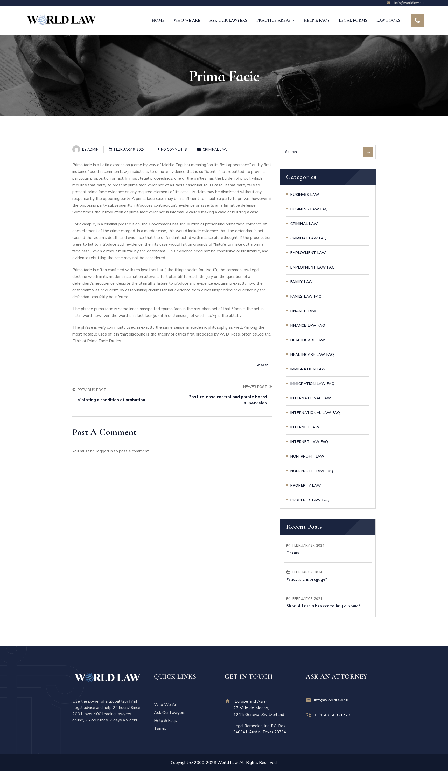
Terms (292, 552)
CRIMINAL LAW (215, 149)
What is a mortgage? (306, 579)
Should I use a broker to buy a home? (323, 605)
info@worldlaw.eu (331, 700)
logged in (104, 451)
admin (93, 149)
